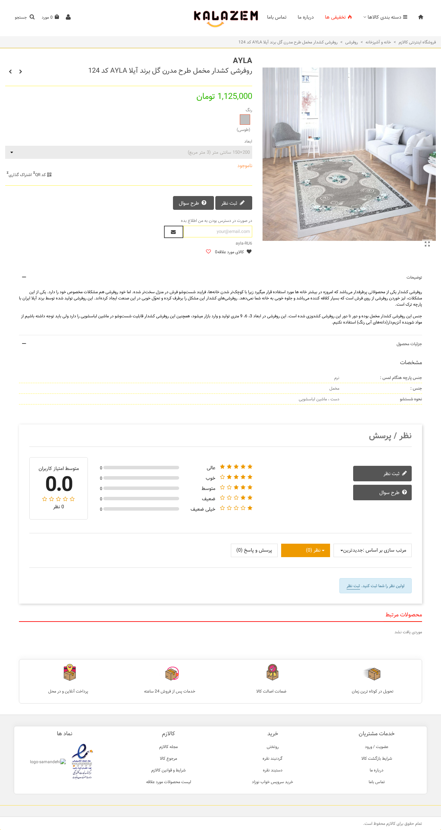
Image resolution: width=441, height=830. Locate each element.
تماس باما (277, 17)
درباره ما (306, 17)
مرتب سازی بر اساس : (384, 550)
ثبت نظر (230, 203)
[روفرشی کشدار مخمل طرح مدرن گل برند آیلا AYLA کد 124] (427, 244)
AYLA (242, 60)
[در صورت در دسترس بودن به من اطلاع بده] (173, 232)
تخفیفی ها (335, 17)
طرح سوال (190, 203)
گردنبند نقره (273, 758)
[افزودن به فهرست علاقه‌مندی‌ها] (208, 252)
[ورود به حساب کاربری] (68, 17)
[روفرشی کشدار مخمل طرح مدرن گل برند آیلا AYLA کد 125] (21, 71)
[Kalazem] (220, 17)
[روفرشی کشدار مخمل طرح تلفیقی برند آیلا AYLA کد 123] (10, 71)
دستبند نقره (273, 770)
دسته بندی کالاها (384, 17)
